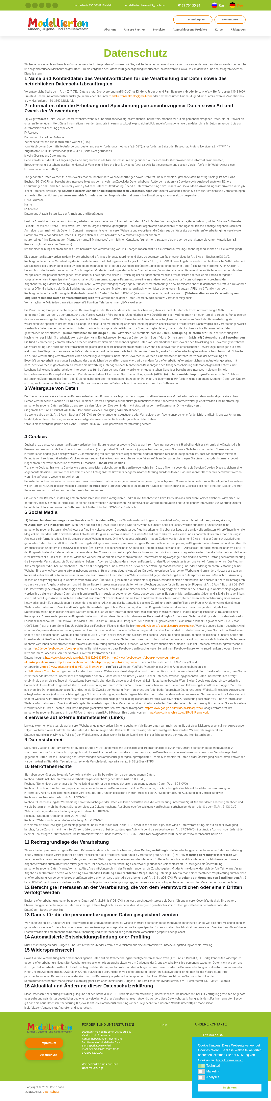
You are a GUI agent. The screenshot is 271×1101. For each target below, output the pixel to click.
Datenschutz (48, 1055)
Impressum (48, 1043)
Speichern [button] (230, 1087)
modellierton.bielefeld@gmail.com (145, 5)
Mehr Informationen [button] (229, 1060)
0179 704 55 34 (189, 5)
